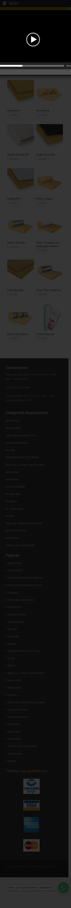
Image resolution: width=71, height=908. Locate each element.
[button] (33, 40)
